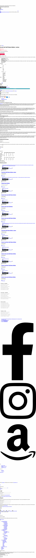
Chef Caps (5, 527)
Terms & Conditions (3, 467)
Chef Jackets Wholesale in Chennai (4, 296)
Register (1, 506)
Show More (1, 63)
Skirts (3, 543)
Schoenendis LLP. (15, 482)
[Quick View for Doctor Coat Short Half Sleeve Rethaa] (12, 238)
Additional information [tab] (4, 99)
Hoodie (5, 533)
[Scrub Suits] (0, 12)
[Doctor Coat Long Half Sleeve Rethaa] (5, 211)
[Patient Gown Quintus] (16, 177)
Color (1, 77)
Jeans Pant (5, 538)
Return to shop (2, 519)
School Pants (4, 541)
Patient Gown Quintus (5, 183)
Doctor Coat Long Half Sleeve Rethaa (8, 218)
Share (1, 90)
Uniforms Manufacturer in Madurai (4, 298)
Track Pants (5, 532)
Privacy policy (6, 505)
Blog (2, 549)
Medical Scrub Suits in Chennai (4, 285)
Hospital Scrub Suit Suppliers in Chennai (5, 286)
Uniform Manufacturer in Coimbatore (5, 288)
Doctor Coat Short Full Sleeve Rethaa (8, 265)
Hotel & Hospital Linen (4, 546)
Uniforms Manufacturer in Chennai (4, 289)
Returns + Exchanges (4, 466)
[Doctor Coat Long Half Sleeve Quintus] (5, 188)
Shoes (3, 545)
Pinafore (4, 542)
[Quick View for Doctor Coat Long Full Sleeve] (12, 202)
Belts (3, 544)
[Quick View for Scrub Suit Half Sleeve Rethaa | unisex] (12, 168)
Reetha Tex (1, 103)
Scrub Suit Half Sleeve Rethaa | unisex (8, 172)
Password (1, 493)
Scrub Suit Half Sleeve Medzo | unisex (8, 230)
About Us (2, 470)
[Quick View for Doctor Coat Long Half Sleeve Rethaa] (12, 214)
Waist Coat (5, 528)
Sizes (1, 67)
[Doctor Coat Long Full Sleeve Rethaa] (5, 270)
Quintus (3, 45)
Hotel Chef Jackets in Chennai (4, 295)
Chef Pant (5, 539)
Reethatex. (3, 482)
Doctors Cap (5, 524)
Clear (2, 82)
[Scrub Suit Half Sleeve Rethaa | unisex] (18, 165)
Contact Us (2, 548)
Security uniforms (5, 529)
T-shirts (4, 530)
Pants (3, 536)
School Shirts (4, 540)
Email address (2, 492)
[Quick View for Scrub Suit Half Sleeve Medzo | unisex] (12, 226)
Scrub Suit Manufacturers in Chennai (5, 284)
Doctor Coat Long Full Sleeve (7, 206)
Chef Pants (5, 526)
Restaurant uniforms (5, 525)
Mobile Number (2, 500)
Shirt (4, 534)
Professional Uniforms (4, 521)
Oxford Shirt (5, 535)
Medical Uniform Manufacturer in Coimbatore (6, 297)
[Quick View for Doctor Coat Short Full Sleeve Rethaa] (12, 261)
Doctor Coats (5, 523)
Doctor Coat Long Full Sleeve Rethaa (8, 277)
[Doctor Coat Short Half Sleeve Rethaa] (5, 235)
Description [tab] (2, 98)
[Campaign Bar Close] (0, 7)
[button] (5, 65)
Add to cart (1, 556)
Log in (1, 496)
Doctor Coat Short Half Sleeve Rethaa (8, 242)
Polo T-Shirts (5, 531)
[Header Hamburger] (0, 8)
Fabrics (2, 547)
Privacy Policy (3, 465)
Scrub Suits (5, 522)
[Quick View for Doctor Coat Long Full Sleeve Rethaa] (12, 273)
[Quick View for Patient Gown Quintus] (12, 179)
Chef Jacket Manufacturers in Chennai (5, 293)
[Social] (18, 421)
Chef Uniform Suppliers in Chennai (4, 294)
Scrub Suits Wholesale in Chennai (4, 287)
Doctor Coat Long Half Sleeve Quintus (8, 194)
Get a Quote (15, 88)
